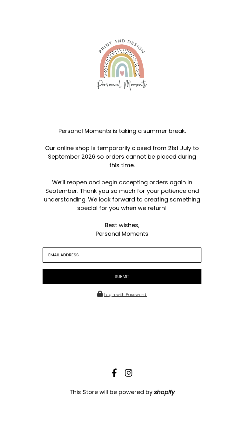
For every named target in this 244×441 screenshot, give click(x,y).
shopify (164, 392)
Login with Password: (125, 295)
